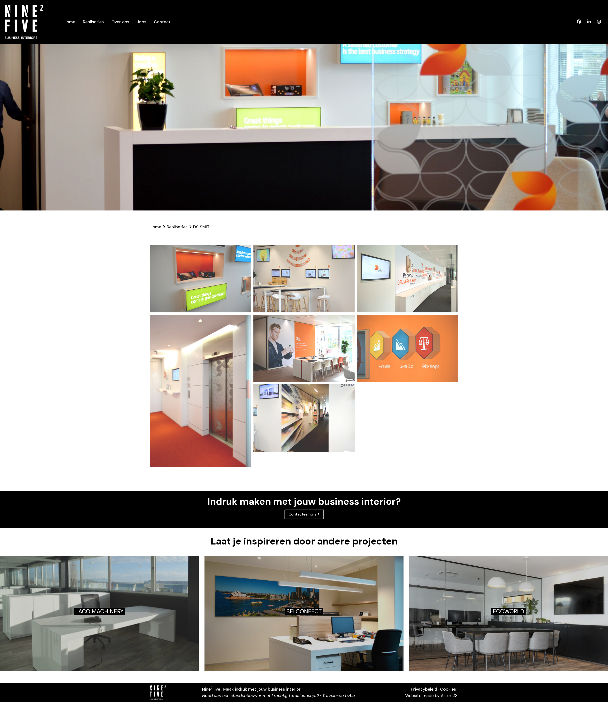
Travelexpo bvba (338, 695)
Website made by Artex (429, 695)
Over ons (120, 22)
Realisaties (93, 22)
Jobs (141, 22)
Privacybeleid (424, 689)
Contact (162, 22)
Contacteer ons (303, 514)
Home (69, 22)
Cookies (448, 689)
